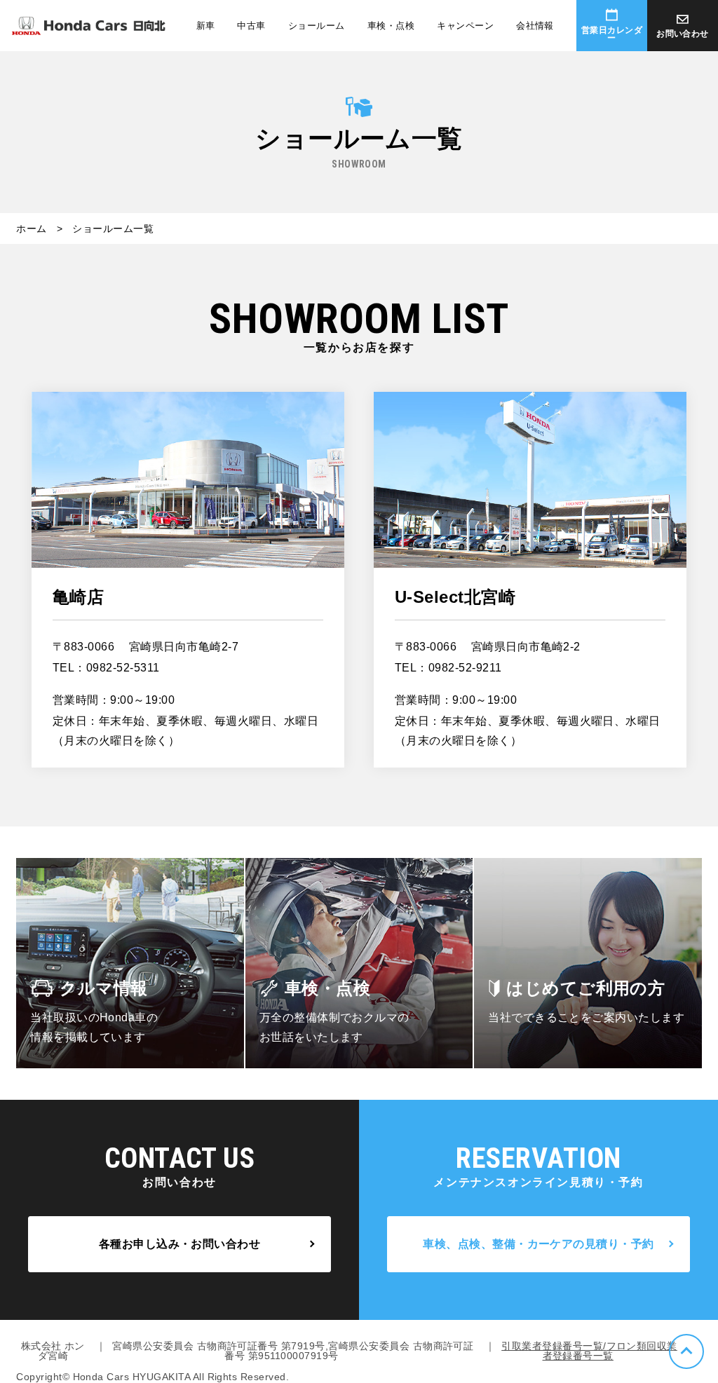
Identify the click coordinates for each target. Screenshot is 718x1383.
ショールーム (316, 25)
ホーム (31, 228)
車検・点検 (390, 25)
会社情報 (535, 25)
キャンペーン (465, 25)
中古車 (251, 25)
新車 (205, 25)
